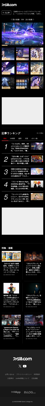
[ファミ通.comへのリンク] (9, 4)
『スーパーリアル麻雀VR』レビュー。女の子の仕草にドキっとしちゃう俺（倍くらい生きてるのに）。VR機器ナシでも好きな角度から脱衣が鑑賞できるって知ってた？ (20, 197)
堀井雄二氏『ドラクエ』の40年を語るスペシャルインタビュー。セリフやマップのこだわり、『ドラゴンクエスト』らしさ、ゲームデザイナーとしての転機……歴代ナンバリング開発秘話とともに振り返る (11, 299)
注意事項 (10, 378)
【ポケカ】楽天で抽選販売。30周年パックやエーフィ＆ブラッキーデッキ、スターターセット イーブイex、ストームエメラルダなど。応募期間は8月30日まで (11, 268)
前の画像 (16, 19)
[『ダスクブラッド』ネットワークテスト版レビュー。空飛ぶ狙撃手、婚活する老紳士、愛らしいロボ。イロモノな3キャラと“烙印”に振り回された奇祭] (33, 256)
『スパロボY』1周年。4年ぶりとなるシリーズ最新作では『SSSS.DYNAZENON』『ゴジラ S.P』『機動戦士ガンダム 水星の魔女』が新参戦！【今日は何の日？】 (20, 147)
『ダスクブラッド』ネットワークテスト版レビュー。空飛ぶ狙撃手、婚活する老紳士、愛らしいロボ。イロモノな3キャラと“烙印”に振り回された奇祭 (33, 268)
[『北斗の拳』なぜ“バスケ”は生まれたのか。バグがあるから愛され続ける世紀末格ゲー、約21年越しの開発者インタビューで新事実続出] (37, 158)
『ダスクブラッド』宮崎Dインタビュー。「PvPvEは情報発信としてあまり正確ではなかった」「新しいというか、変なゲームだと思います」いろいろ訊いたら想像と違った (33, 299)
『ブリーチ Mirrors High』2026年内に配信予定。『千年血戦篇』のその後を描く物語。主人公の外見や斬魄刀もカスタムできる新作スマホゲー (20, 185)
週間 (19, 138)
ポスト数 (34, 138)
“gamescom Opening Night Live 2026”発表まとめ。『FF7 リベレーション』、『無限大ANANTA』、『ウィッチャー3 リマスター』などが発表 (11, 331)
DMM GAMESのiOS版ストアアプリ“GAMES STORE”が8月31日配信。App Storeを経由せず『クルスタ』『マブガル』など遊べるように (20, 172)
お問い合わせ (9, 374)
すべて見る (40, 133)
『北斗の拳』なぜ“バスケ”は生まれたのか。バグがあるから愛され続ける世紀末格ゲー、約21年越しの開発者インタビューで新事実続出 (20, 159)
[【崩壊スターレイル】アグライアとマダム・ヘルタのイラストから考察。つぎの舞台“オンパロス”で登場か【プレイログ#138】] (8, 54)
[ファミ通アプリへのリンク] (16, 392)
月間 (26, 138)
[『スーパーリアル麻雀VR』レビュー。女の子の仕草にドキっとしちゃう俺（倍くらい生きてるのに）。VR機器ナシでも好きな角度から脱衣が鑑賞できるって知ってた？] (37, 196)
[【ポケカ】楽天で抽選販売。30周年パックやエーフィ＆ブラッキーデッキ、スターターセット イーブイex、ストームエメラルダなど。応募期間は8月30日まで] (11, 256)
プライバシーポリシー (24, 374)
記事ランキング (11, 133)
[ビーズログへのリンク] (30, 392)
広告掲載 (35, 378)
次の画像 (28, 19)
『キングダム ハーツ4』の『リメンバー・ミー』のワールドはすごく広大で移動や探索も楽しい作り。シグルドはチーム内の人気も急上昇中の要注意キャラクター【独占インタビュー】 (33, 331)
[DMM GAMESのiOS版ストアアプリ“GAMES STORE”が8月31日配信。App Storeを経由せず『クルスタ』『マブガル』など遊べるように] (37, 171)
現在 (5, 138)
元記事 (7, 12)
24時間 (12, 138)
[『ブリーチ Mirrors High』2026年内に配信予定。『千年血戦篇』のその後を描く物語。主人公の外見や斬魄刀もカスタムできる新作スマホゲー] (37, 184)
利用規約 (37, 374)
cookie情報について (22, 378)
